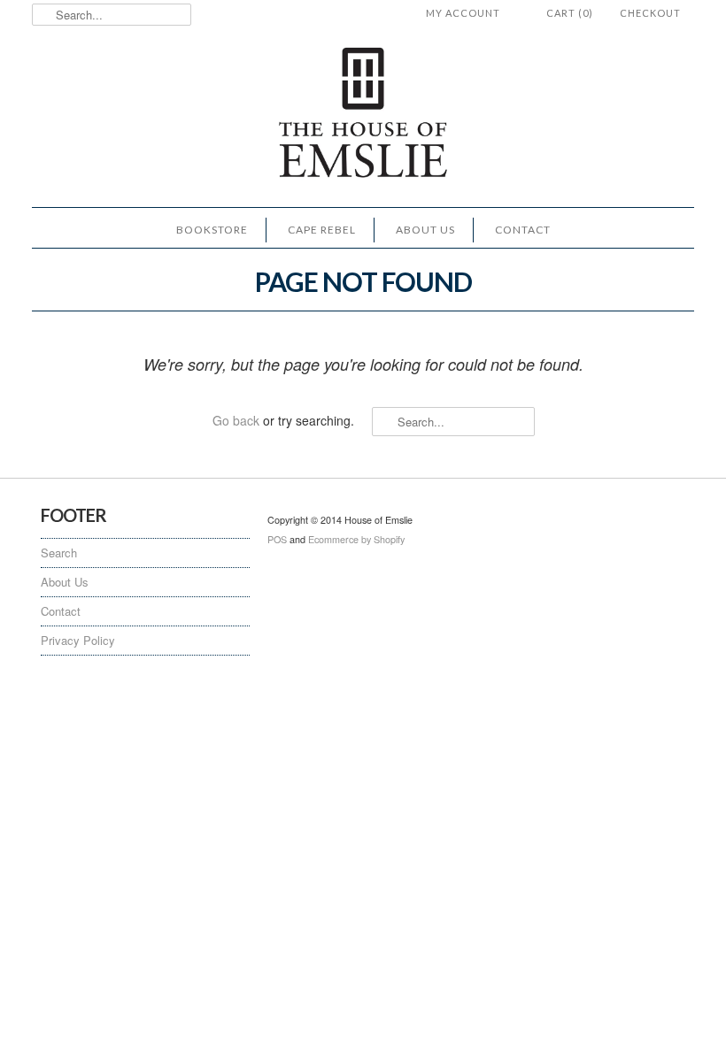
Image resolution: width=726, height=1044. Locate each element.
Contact (523, 229)
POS (277, 539)
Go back (235, 420)
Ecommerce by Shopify (356, 539)
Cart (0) (569, 13)
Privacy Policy (78, 640)
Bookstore (212, 229)
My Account (463, 13)
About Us (425, 229)
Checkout (650, 13)
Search (59, 552)
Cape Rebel (322, 229)
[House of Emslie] (363, 114)
